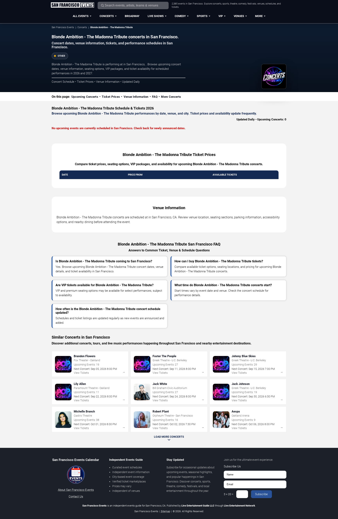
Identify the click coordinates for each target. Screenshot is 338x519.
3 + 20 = (228, 494)
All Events (81, 16)
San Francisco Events (63, 27)
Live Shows (156, 16)
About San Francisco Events (76, 490)
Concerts (107, 16)
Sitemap (165, 511)
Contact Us (76, 496)
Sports (202, 16)
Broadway (132, 16)
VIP (220, 16)
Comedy (180, 16)
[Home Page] (72, 5)
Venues (239, 16)
